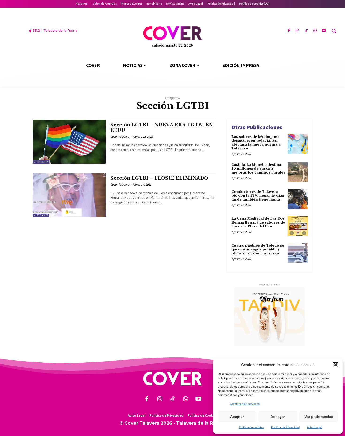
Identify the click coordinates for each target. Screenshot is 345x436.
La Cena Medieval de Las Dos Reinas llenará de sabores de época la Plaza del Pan (258, 222)
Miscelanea (41, 162)
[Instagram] (297, 31)
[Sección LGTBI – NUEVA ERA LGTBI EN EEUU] (69, 142)
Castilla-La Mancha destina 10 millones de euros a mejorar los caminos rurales (258, 169)
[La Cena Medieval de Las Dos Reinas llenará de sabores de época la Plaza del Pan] (298, 226)
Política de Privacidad (285, 427)
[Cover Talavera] (172, 378)
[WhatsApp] (315, 31)
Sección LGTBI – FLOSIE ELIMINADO (159, 178)
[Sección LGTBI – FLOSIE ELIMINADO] (69, 195)
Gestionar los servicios (245, 403)
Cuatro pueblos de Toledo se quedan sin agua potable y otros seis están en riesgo (257, 249)
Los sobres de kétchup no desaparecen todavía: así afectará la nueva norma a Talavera (255, 143)
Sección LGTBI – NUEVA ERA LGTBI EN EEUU (161, 127)
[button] (335, 364)
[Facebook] (289, 31)
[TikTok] (306, 31)
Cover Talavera (119, 137)
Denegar (278, 416)
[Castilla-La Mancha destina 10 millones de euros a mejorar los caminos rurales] (298, 172)
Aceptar (237, 416)
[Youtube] (324, 31)
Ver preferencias (318, 416)
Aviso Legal (314, 427)
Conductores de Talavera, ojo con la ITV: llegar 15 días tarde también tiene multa (257, 196)
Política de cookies (251, 427)
